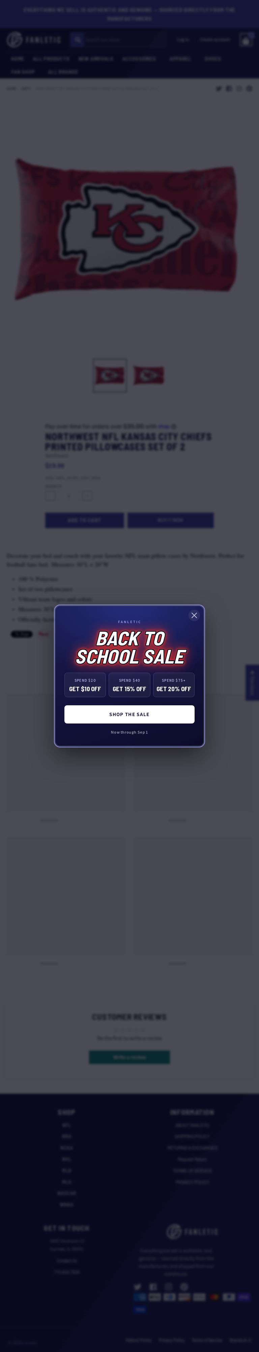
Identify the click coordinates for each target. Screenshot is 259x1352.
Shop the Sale (129, 714)
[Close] (194, 615)
